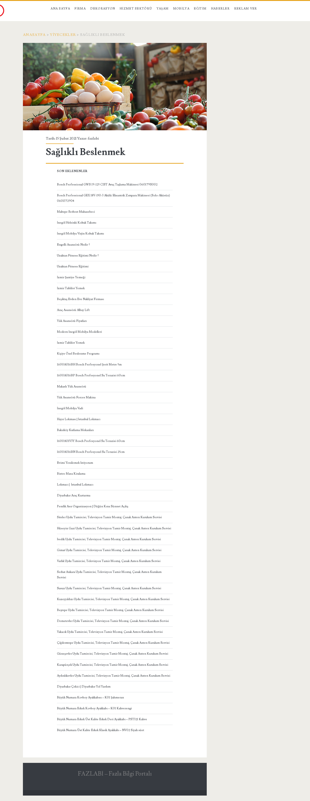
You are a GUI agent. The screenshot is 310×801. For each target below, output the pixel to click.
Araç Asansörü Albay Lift (73, 310)
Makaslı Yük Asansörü (71, 386)
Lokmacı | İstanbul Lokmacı (75, 484)
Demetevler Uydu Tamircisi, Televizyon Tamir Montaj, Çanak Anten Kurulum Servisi (113, 621)
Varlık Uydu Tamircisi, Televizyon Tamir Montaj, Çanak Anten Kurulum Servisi (108, 561)
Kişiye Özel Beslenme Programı (78, 353)
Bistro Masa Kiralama (71, 474)
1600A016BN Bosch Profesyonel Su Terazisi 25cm (91, 452)
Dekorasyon (102, 8)
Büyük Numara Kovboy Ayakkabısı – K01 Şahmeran (90, 697)
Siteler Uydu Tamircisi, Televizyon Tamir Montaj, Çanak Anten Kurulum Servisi (109, 517)
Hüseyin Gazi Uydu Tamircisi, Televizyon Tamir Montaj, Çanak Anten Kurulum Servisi (114, 528)
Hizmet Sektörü (136, 8)
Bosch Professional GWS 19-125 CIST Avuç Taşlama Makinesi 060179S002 (107, 184)
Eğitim (200, 8)
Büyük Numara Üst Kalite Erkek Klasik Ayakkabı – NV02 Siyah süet (100, 730)
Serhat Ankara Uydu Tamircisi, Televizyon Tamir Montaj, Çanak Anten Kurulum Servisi (109, 574)
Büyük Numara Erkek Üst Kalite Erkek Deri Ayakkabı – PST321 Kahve (102, 719)
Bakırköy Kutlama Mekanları (75, 430)
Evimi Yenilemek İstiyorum (75, 463)
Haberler (220, 8)
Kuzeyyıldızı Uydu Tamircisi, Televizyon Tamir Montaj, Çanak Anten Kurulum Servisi (113, 599)
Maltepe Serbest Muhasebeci (76, 212)
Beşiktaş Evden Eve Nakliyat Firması (80, 299)
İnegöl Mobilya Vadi (70, 408)
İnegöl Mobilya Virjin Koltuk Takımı (80, 233)
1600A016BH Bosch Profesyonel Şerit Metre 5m (89, 364)
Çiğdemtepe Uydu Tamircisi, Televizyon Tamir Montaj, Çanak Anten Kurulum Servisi (113, 643)
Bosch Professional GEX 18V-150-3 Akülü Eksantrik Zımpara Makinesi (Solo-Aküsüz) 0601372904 (113, 198)
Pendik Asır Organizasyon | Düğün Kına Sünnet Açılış (92, 506)
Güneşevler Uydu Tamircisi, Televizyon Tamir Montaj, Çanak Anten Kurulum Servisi (112, 654)
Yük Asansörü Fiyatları (72, 321)
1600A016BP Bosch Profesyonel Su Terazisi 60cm (91, 375)
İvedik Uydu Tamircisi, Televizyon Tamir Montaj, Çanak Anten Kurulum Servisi (109, 539)
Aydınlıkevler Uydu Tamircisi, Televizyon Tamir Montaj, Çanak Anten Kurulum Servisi (113, 676)
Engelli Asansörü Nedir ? (73, 244)
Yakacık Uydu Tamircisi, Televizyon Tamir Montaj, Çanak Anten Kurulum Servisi (110, 632)
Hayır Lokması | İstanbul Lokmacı (78, 419)
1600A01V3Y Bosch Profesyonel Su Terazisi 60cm (91, 441)
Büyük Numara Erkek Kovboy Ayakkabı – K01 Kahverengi (94, 708)
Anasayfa (34, 34)
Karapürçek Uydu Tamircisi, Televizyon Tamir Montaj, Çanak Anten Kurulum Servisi (112, 665)
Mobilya (181, 8)
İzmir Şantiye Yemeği (71, 277)
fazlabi (93, 138)
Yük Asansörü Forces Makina (76, 397)
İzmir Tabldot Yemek (71, 288)
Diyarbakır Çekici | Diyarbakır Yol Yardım (84, 686)
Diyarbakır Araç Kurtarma (73, 495)
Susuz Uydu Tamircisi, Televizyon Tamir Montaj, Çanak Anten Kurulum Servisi (109, 588)
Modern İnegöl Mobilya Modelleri (79, 332)
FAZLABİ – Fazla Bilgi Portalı (115, 774)
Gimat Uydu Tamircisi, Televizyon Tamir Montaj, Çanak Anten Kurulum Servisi (109, 550)
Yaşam (163, 8)
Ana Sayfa (60, 8)
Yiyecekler (63, 34)
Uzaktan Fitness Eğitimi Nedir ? (78, 255)
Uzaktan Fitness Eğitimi (73, 266)
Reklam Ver (245, 8)
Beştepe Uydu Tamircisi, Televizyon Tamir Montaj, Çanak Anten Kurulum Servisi (110, 610)
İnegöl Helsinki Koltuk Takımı (76, 222)
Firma (80, 8)
